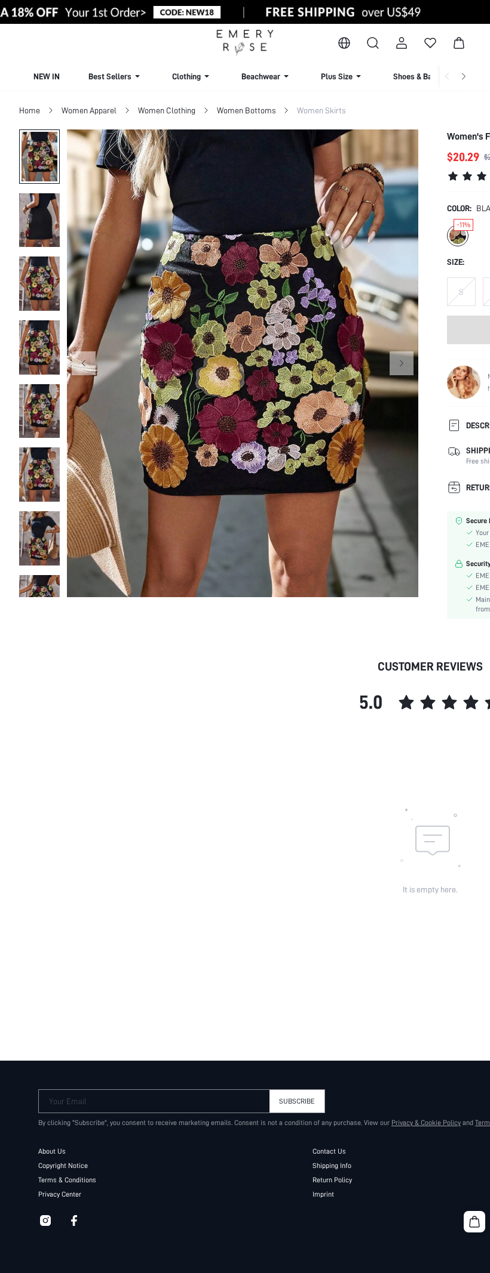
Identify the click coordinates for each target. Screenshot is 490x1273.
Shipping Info (332, 1165)
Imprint (323, 1194)
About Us (52, 1151)
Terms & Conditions (67, 1180)
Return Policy (332, 1180)
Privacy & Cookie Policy (426, 1122)
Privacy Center (59, 1194)
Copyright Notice (63, 1165)
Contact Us (329, 1151)
